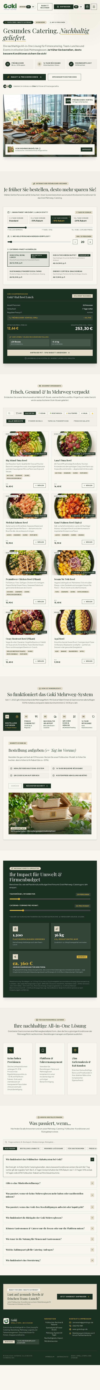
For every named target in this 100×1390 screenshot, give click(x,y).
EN (33, 7)
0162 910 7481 (78, 1326)
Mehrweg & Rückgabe (53, 1148)
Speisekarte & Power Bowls (54, 1329)
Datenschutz (62, 1357)
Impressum (49, 1357)
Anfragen (86, 149)
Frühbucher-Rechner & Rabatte (54, 1324)
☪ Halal (84, 413)
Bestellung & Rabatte (29, 1148)
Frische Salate (82, 421)
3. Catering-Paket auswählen (21, 249)
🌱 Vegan (41, 413)
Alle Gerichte (15, 421)
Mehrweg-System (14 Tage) (54, 1334)
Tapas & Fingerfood (58, 421)
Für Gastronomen (76, 1148)
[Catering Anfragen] (87, 6)
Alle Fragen (10, 1148)
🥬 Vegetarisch (56, 413)
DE (28, 7)
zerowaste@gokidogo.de (83, 1322)
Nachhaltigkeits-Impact (53, 1338)
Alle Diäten (29, 413)
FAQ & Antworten (51, 1341)
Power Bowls (35, 421)
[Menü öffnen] (94, 7)
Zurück (15, 786)
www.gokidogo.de (80, 1329)
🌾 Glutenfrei (71, 413)
